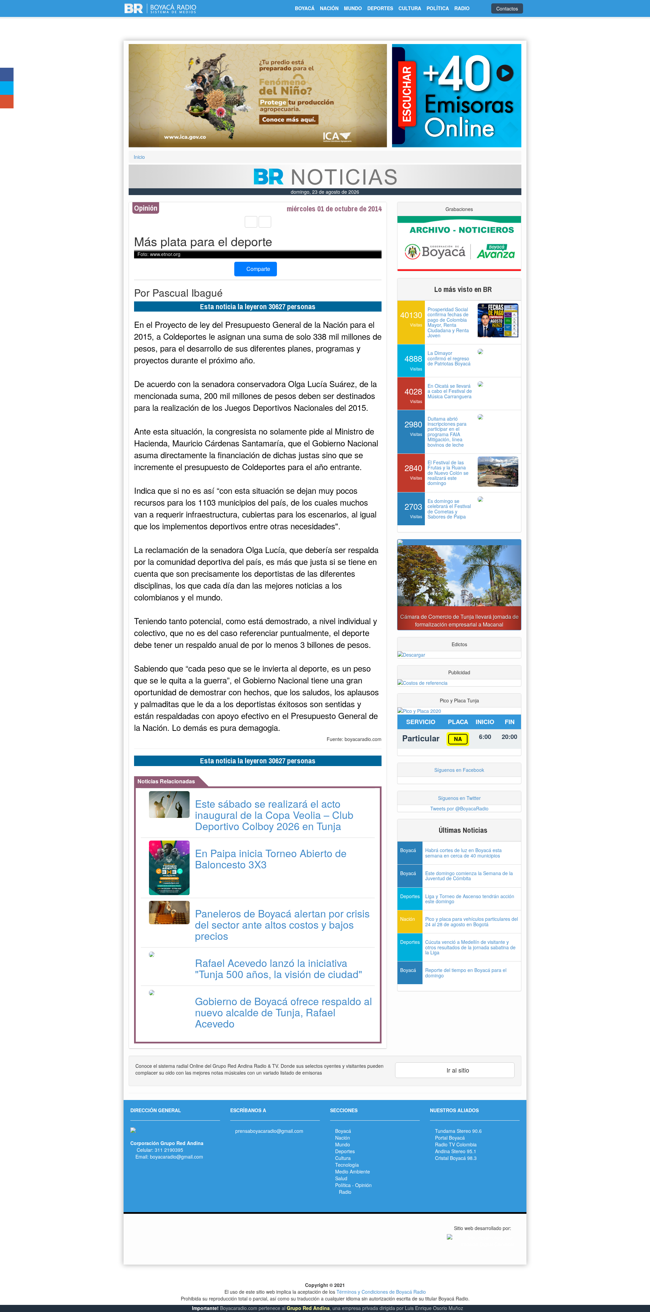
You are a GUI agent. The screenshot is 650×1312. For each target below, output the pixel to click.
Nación (342, 1137)
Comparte (257, 269)
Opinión (363, 1185)
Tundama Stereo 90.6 (458, 1130)
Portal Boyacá (450, 1137)
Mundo (342, 1144)
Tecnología (347, 1164)
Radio (345, 1191)
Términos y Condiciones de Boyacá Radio (381, 1291)
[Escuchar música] (456, 95)
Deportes (345, 1151)
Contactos (507, 8)
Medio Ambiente (352, 1171)
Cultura (343, 1158)
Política (343, 1185)
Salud (341, 1178)
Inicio (139, 156)
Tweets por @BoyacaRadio (459, 808)
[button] (148, 95)
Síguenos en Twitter (459, 798)
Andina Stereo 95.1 (455, 1151)
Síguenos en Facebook (459, 769)
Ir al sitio (457, 1069)
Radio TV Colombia (456, 1144)
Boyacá (343, 1130)
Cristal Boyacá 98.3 (456, 1158)
